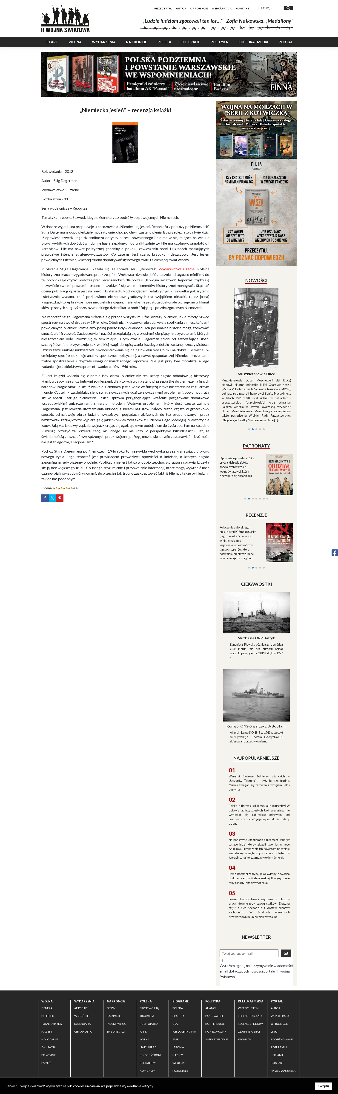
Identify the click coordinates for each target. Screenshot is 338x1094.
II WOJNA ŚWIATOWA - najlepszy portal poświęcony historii (95, 1046)
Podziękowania (282, 998)
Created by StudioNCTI (232, 1046)
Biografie (190, 42)
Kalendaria (82, 982)
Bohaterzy (148, 1021)
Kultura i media (253, 42)
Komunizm (147, 1029)
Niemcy (177, 1014)
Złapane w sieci (249, 990)
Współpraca (222, 8)
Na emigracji (149, 1006)
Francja (178, 974)
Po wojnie (48, 1014)
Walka (144, 998)
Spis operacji (116, 990)
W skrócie (81, 974)
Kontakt (242, 8)
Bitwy (111, 967)
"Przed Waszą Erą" (284, 1029)
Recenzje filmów (250, 982)
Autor (181, 8)
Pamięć (46, 1021)
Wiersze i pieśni (248, 967)
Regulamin (279, 1006)
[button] (249, 374)
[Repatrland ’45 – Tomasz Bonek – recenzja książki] (276, 487)
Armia (144, 990)
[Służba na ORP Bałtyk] (256, 571)
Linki (274, 990)
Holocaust (49, 998)
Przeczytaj (163, 8)
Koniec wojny (215, 990)
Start (52, 42)
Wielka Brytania (184, 990)
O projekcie (199, 8)
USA (175, 982)
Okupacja (48, 1006)
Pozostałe (180, 1029)
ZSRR (175, 998)
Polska (164, 42)
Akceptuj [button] (323, 1086)
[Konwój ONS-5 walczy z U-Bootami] (256, 653)
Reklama (277, 1014)
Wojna (75, 42)
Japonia (178, 1006)
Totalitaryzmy (51, 982)
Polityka (219, 42)
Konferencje (215, 982)
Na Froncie (136, 42)
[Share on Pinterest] (59, 498)
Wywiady (244, 998)
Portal (286, 42)
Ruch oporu (149, 982)
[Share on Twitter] (52, 498)
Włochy (178, 1021)
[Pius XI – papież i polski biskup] (256, 315)
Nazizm (46, 990)
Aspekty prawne (217, 998)
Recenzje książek (250, 974)
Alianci (210, 967)
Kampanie (114, 974)
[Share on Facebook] (45, 498)
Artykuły (81, 967)
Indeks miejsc (116, 982)
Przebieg (47, 974)
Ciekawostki (83, 990)
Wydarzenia (104, 42)
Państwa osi (214, 974)
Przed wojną (149, 967)
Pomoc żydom (150, 1014)
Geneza (46, 967)
